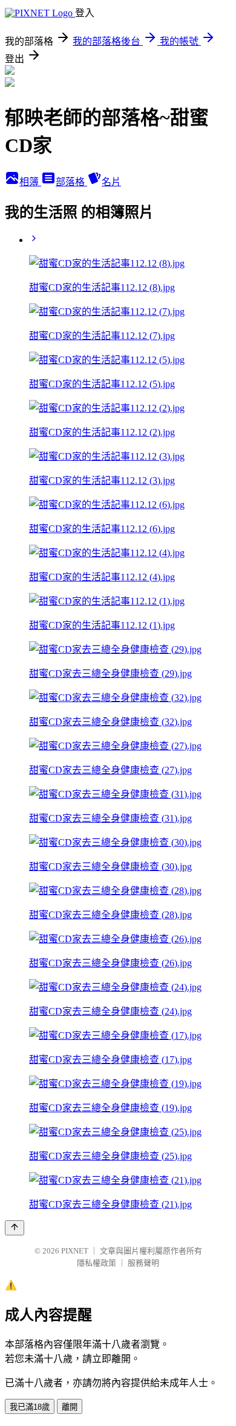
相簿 (30, 182)
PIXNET (74, 1250)
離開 (69, 1407)
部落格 (71, 182)
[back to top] (14, 1227)
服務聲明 (143, 1262)
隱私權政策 (96, 1262)
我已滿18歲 (30, 1407)
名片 (111, 182)
